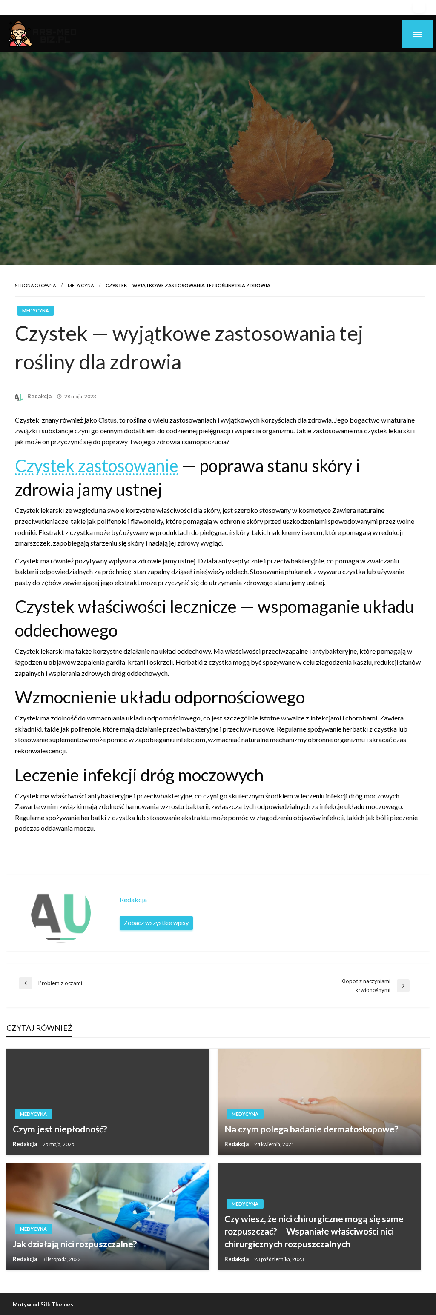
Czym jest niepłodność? (60, 1128)
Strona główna (35, 285)
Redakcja (40, 396)
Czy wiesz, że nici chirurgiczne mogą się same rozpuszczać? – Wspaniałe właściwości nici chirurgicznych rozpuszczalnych (314, 1231)
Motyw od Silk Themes (43, 1304)
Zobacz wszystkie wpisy (156, 922)
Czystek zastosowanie (96, 465)
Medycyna (81, 285)
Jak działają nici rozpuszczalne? (75, 1243)
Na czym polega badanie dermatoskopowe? (311, 1128)
